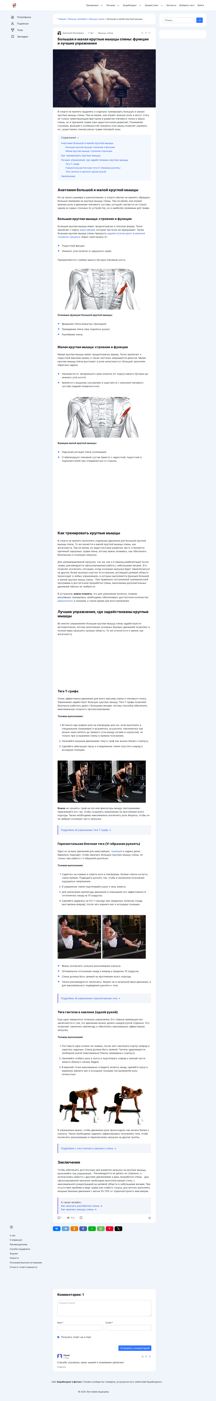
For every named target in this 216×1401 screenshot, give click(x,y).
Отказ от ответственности (23, 1267)
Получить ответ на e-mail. (76, 1337)
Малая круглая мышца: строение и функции (89, 151)
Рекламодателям (18, 1244)
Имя (60, 1322)
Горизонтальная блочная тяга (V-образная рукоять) (93, 168)
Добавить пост (187, 5)
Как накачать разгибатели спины (80, 1205)
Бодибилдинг (130, 5)
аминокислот (65, 600)
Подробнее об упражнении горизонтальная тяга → (90, 998)
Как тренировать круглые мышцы (81, 155)
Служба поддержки (20, 1249)
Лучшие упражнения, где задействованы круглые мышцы (94, 159)
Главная (62, 19)
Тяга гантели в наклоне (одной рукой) (86, 171)
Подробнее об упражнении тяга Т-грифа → (86, 830)
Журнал (14, 1253)
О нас (12, 1235)
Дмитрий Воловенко (73, 33)
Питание (110, 5)
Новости (14, 1258)
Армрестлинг (152, 5)
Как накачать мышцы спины (77, 1209)
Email (109, 1322)
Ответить (61, 1367)
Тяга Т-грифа (72, 164)
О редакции (16, 1240)
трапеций (116, 851)
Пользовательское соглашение (26, 1262)
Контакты (171, 5)
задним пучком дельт (119, 233)
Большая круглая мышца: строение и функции (90, 147)
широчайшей (87, 229)
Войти (201, 5)
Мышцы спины (96, 19)
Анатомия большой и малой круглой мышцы (87, 143)
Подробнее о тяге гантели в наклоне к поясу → (88, 1148)
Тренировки (92, 5)
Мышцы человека (77, 19)
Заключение (68, 176)
